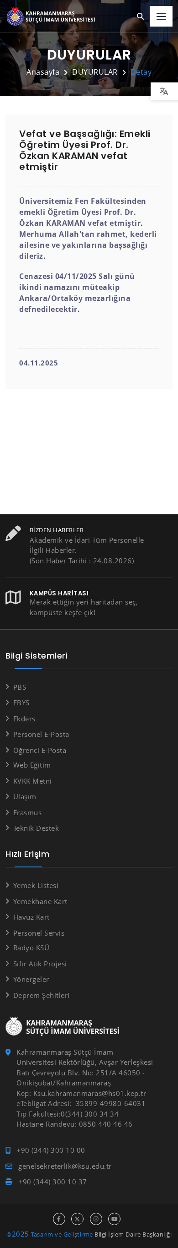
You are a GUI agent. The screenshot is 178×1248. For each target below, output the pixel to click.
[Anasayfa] (52, 17)
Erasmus (27, 812)
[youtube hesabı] (114, 1219)
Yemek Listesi (35, 885)
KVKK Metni (32, 780)
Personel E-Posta (41, 734)
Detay (141, 72)
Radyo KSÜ (31, 947)
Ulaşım (25, 796)
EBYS (21, 702)
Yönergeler (31, 979)
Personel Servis (38, 932)
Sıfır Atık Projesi (40, 963)
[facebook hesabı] (59, 1219)
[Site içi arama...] (140, 16)
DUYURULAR (95, 72)
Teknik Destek (36, 828)
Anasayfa (42, 72)
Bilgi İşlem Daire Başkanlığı (133, 1234)
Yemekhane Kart (40, 901)
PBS (19, 687)
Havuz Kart (31, 916)
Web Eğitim (32, 764)
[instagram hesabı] (96, 1219)
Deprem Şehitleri (41, 995)
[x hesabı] (77, 1219)
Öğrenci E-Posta (39, 750)
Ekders (24, 718)
